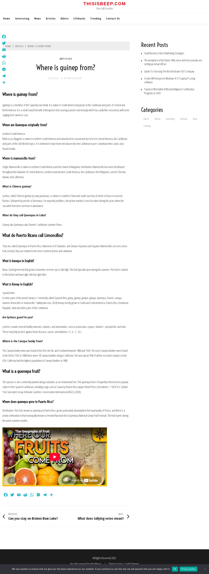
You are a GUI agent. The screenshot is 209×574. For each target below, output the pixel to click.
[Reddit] (4, 56)
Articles (51, 18)
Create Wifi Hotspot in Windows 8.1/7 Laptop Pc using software (169, 80)
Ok (175, 569)
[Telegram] (4, 76)
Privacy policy (188, 569)
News (37, 18)
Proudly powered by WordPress (86, 564)
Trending (95, 18)
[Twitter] (4, 43)
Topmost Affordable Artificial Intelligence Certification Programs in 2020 (169, 91)
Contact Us (113, 18)
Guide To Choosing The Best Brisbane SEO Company (169, 71)
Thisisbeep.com (104, 3)
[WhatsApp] (4, 63)
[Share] (4, 82)
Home (6, 18)
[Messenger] (4, 69)
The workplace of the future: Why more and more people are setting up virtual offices (173, 62)
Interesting (22, 18)
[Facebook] (4, 36)
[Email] (4, 49)
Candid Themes (131, 564)
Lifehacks (79, 18)
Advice (65, 18)
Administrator (74, 78)
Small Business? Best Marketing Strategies (164, 53)
